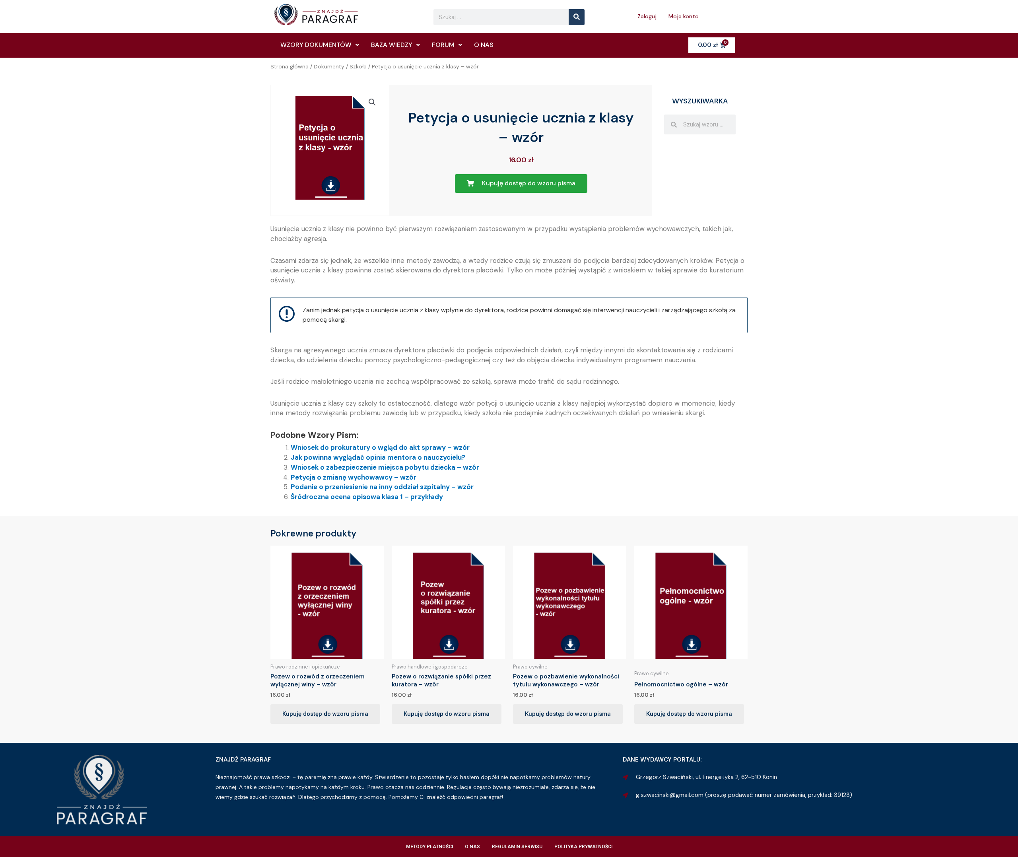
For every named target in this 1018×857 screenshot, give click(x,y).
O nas (483, 45)
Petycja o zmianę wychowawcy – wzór (353, 477)
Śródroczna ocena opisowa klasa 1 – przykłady (367, 496)
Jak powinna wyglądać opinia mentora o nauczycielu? (378, 457)
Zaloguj (647, 16)
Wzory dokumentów (316, 45)
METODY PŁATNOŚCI (429, 846)
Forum (443, 45)
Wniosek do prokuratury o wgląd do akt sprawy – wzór (380, 447)
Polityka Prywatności (583, 846)
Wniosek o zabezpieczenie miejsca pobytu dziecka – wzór (385, 467)
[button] (372, 102)
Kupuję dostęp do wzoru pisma (325, 713)
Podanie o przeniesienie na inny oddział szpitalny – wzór (382, 486)
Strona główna (289, 66)
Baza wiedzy (391, 45)
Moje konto (683, 16)
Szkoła (358, 66)
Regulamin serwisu (517, 846)
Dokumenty (329, 66)
